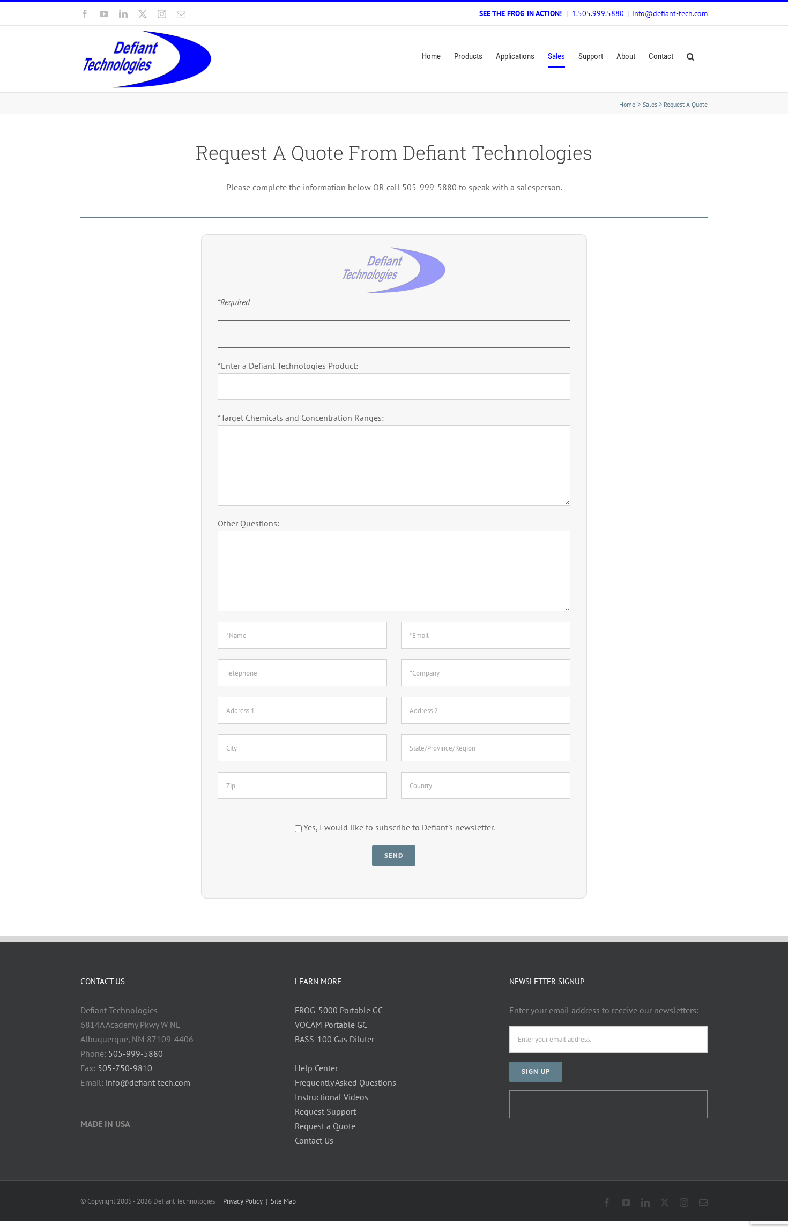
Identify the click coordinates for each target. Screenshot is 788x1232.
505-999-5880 (135, 1053)
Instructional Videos (331, 1097)
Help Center (316, 1068)
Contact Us (314, 1140)
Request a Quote (325, 1125)
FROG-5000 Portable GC (339, 1010)
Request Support (325, 1111)
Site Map (283, 1201)
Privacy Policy (243, 1201)
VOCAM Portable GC (331, 1024)
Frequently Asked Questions (345, 1082)
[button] (690, 56)
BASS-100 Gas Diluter (334, 1039)
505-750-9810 (125, 1068)
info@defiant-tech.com (670, 13)
